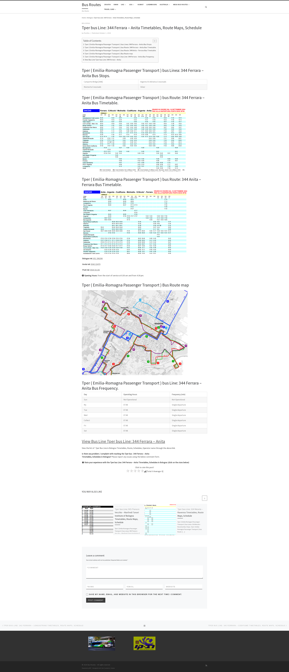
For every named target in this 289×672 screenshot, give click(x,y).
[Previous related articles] (199, 498)
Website (170, 587)
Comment (92, 568)
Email (130, 587)
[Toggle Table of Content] (153, 41)
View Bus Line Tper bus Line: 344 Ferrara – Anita (103, 60)
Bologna (90, 18)
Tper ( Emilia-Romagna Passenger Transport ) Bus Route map (109, 53)
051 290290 (98, 258)
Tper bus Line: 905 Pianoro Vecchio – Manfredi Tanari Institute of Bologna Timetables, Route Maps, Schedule (127, 516)
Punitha (87, 33)
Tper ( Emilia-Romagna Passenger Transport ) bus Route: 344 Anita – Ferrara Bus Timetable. (120, 50)
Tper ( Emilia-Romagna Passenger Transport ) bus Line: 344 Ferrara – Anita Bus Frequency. (119, 56)
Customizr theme (109, 668)
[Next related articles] (204, 498)
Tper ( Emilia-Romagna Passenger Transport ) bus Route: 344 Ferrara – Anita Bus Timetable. (120, 47)
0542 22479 (95, 264)
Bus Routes (92, 665)
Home (84, 18)
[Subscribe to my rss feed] (206, 665)
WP (90, 668)
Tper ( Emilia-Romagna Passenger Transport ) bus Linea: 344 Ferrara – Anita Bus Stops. (118, 44)
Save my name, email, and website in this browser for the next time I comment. (135, 594)
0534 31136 (95, 270)
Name (90, 587)
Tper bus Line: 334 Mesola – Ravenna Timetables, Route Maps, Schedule (190, 512)
